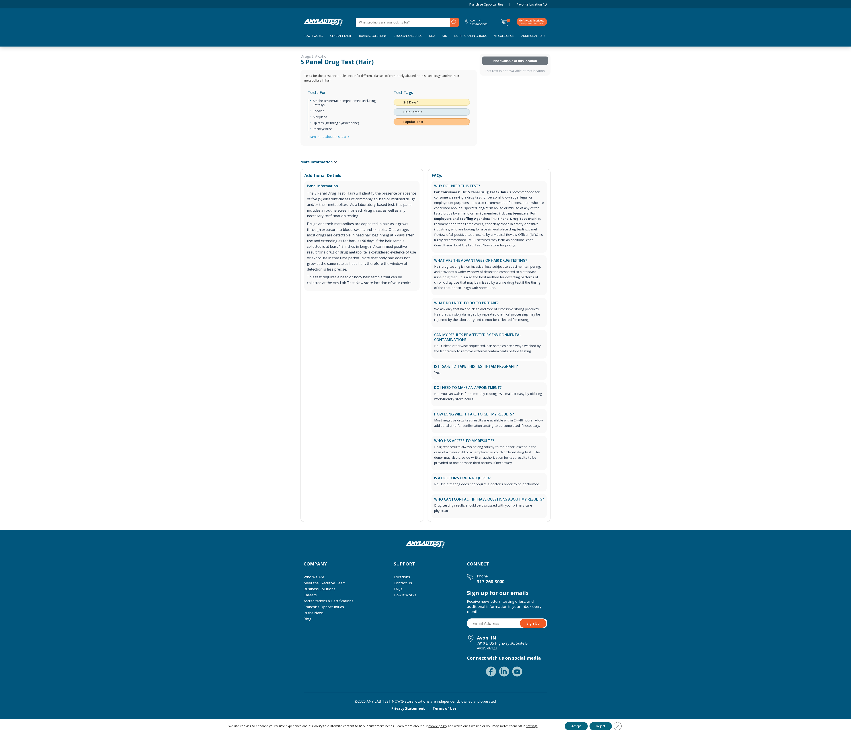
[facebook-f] (491, 671)
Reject (600, 726)
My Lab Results (531, 21)
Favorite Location (529, 4)
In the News (314, 612)
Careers (310, 595)
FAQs (398, 589)
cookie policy (437, 726)
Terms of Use (445, 708)
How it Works (405, 595)
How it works (313, 36)
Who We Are (314, 577)
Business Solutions (372, 36)
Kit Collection (504, 36)
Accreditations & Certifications (328, 600)
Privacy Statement (408, 708)
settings (531, 726)
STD (444, 36)
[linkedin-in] (504, 671)
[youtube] (517, 671)
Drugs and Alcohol (408, 36)
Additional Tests (533, 36)
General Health (341, 36)
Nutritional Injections (470, 36)
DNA (432, 36)
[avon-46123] (324, 21)
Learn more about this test (327, 137)
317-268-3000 (478, 24)
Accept (576, 726)
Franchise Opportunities (486, 4)
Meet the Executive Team (324, 583)
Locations (402, 577)
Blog (307, 618)
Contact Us (403, 583)
